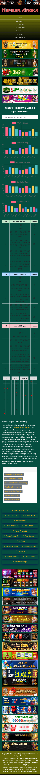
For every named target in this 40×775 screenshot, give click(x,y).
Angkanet (29, 765)
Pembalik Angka (12, 546)
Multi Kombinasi (30, 546)
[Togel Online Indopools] (20, 728)
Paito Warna (20, 31)
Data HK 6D (17, 762)
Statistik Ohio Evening (12, 495)
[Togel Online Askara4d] (20, 619)
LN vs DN (21, 551)
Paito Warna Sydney (12, 760)
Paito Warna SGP (24, 760)
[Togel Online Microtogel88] (20, 574)
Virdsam (5, 758)
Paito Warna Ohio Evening (13, 479)
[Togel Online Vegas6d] (20, 610)
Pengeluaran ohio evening (21, 427)
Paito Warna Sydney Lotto (21, 771)
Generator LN (12, 516)
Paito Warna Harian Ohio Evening (16, 483)
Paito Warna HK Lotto (17, 769)
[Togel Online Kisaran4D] (20, 72)
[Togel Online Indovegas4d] (20, 746)
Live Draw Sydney (20, 27)
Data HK (31, 760)
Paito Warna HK (21, 758)
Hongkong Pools (12, 767)
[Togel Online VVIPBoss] (20, 45)
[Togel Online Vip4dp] (20, 683)
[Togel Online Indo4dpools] (20, 664)
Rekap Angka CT (12, 526)
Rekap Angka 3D (29, 526)
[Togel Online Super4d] (20, 63)
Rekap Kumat (21, 521)
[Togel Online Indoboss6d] (20, 583)
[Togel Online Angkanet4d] (20, 719)
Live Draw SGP (20, 24)
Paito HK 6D (20, 34)
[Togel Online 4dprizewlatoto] (20, 646)
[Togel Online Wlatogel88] (20, 637)
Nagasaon (29, 758)
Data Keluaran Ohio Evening (14, 474)
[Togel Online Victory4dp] (20, 592)
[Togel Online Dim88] (20, 54)
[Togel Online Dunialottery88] (20, 692)
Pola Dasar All (29, 536)
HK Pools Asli (33, 771)
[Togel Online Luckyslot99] (20, 674)
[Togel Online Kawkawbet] (20, 601)
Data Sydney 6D (26, 762)
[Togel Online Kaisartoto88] (20, 655)
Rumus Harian (30, 516)
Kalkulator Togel (21, 562)
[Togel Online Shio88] (20, 737)
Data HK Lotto (29, 769)
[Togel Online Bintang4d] (20, 628)
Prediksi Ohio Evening (12, 499)
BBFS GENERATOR (21, 510)
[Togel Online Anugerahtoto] (20, 701)
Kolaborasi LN (29, 557)
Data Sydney (9, 762)
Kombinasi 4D (11, 557)
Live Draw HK (20, 21)
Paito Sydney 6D (20, 37)
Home (20, 18)
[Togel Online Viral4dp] (20, 99)
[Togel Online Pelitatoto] (20, 90)
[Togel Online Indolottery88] (20, 710)
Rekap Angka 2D (21, 531)
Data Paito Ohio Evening (13, 487)
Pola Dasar (21, 541)
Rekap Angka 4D (12, 536)
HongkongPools (24, 767)
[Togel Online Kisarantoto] (20, 81)
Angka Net (12, 758)
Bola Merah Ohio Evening (13, 491)
